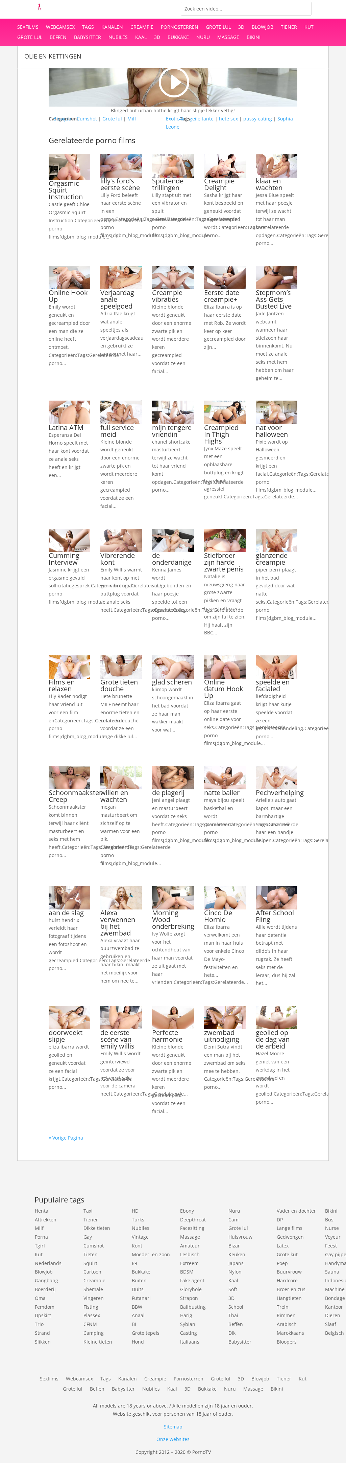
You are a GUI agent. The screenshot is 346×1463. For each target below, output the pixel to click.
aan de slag (66, 912)
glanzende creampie (272, 559)
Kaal (141, 37)
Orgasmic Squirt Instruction (66, 190)
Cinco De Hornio (218, 916)
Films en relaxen (62, 685)
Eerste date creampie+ (221, 296)
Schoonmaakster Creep (75, 796)
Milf (131, 118)
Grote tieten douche (119, 685)
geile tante (202, 118)
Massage (228, 37)
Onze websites (173, 1439)
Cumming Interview (64, 559)
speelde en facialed (273, 685)
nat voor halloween (272, 431)
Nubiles (118, 37)
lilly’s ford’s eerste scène (120, 184)
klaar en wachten (269, 184)
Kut (309, 27)
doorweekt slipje (65, 1036)
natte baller (222, 792)
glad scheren (172, 682)
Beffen (58, 37)
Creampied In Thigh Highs (221, 434)
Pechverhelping (280, 792)
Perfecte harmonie (167, 1036)
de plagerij (168, 792)
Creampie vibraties (167, 296)
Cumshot (87, 118)
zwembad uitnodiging (221, 1036)
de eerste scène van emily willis (117, 1039)
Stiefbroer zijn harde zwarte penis (224, 562)
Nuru (203, 37)
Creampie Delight (219, 184)
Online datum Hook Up (223, 688)
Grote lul (218, 27)
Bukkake (178, 37)
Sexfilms (28, 27)
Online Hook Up (68, 296)
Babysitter (87, 37)
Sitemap (173, 1426)
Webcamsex (60, 27)
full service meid (117, 431)
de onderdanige (172, 559)
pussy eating (257, 118)
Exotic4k (175, 118)
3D (241, 27)
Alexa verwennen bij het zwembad (117, 923)
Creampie (141, 27)
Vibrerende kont (117, 559)
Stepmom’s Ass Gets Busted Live (274, 299)
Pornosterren (179, 27)
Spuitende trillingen (167, 184)
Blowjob (262, 27)
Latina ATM (66, 427)
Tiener (289, 27)
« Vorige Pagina (66, 1137)
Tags (88, 27)
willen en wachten (114, 796)
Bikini (254, 37)
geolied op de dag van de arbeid (273, 1039)
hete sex (228, 118)
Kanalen (112, 27)
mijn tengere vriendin (172, 431)
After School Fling (275, 916)
